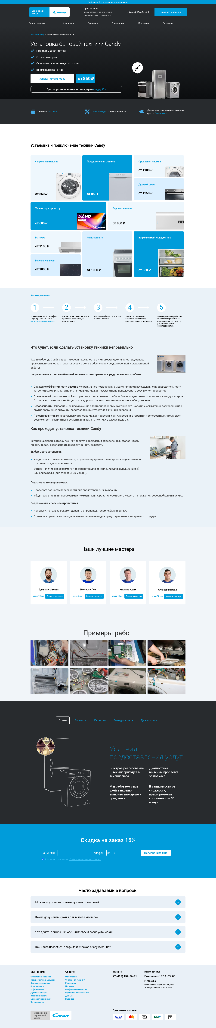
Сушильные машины (40, 983)
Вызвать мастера (55, 596)
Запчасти (80, 720)
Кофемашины (37, 989)
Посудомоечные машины (43, 980)
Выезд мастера (123, 720)
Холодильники (37, 1002)
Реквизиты (70, 983)
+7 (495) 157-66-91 (137, 12)
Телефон (98, 853)
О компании (71, 977)
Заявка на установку (52, 78)
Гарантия (100, 720)
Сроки (63, 720)
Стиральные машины (41, 977)
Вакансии (69, 999)
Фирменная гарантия (75, 980)
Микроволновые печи (41, 999)
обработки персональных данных (85, 859)
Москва (94, 8)
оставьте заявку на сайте (43, 321)
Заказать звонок (171, 11)
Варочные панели (39, 996)
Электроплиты (37, 986)
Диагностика (149, 720)
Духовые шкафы (38, 992)
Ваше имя (48, 853)
